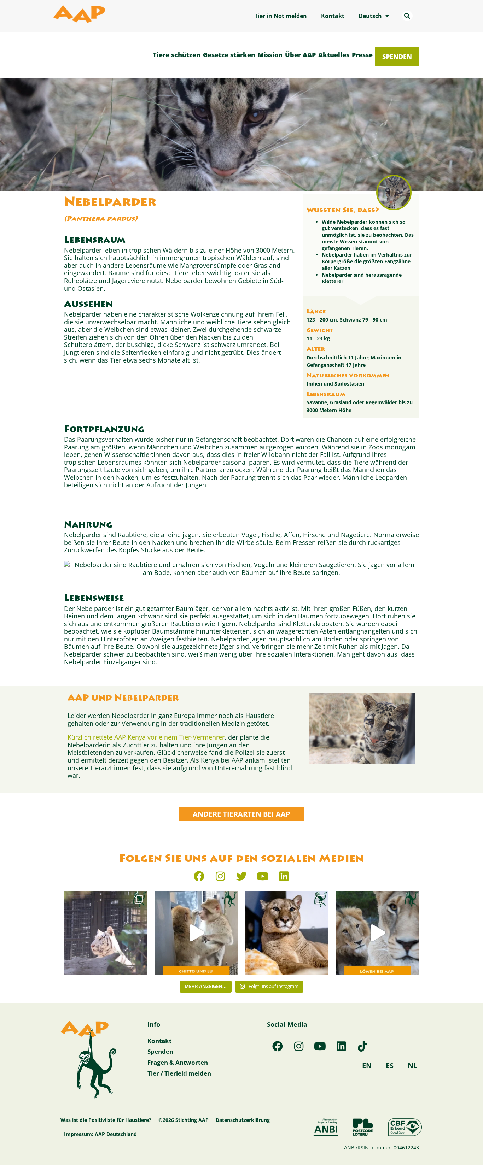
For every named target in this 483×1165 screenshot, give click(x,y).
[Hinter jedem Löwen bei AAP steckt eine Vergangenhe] (377, 933)
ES (390, 1065)
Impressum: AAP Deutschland (100, 1134)
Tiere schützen (176, 55)
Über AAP (300, 55)
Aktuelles (333, 55)
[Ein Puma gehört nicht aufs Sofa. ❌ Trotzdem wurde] (286, 933)
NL (412, 1065)
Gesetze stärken (229, 55)
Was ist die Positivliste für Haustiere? (105, 1120)
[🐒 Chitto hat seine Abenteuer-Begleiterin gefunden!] (196, 933)
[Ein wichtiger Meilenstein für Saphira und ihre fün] (105, 933)
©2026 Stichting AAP (183, 1120)
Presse (362, 55)
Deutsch (370, 16)
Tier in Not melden (281, 16)
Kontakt (332, 16)
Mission (270, 55)
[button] (407, 16)
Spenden (397, 56)
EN (367, 1065)
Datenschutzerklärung (243, 1120)
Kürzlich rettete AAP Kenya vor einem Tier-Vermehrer (146, 737)
